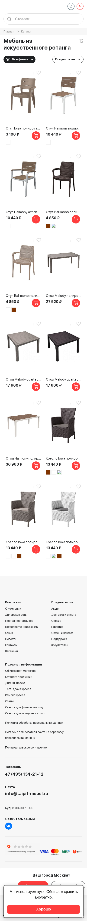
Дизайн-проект (15, 683)
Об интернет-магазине (20, 671)
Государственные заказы (21, 627)
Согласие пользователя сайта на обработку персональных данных (34, 735)
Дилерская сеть (15, 614)
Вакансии (11, 651)
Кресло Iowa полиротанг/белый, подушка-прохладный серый (63, 542)
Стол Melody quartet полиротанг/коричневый (63, 379)
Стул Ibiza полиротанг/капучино (23, 128)
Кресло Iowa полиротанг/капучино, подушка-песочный (23, 542)
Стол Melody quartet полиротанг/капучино (23, 379)
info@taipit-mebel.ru (26, 793)
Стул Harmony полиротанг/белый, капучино (63, 128)
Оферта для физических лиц (24, 707)
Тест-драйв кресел (18, 689)
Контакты (11, 645)
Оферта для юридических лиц (25, 713)
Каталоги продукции (18, 677)
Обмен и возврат (62, 633)
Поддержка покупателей (59, 642)
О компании (13, 608)
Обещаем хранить (62, 892)
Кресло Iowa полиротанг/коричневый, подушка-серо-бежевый (63, 458)
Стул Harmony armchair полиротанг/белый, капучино (23, 212)
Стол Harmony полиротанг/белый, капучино (23, 458)
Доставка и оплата (63, 614)
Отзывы (10, 633)
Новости (10, 639)
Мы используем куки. (27, 892)
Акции (55, 608)
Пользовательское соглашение (26, 747)
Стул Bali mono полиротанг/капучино (23, 296)
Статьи (9, 701)
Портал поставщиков (19, 620)
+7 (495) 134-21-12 (24, 774)
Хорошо (43, 909)
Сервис (56, 620)
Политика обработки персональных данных (34, 722)
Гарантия (57, 627)
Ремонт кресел (15, 695)
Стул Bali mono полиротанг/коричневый (63, 212)
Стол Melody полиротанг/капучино (63, 296)
